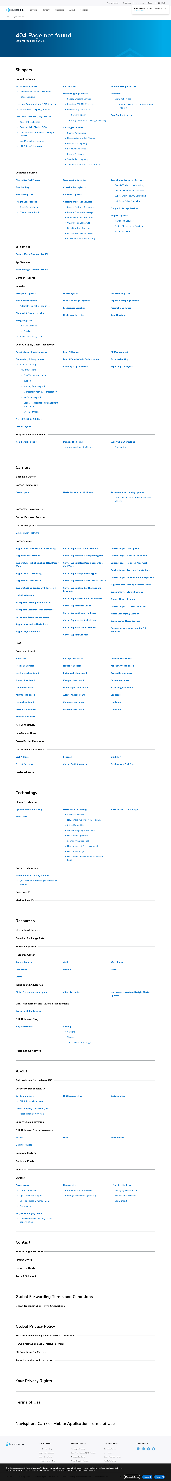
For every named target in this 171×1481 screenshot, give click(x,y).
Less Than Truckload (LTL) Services (33, 116)
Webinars (68, 969)
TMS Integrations (28, 369)
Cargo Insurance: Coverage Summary (88, 120)
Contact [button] (84, 10)
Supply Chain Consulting (123, 441)
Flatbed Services (27, 97)
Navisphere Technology (75, 809)
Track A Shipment (26, 1276)
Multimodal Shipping (77, 143)
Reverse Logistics (24, 194)
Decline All (159, 1477)
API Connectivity (25, 724)
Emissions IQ (23, 892)
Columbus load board (73, 702)
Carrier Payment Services (30, 509)
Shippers (24, 69)
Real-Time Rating (28, 364)
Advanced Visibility (75, 814)
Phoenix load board (25, 680)
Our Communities (25, 1096)
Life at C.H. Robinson (121, 1185)
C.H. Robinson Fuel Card (27, 532)
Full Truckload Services (27, 86)
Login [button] (150, 3)
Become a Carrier (26, 476)
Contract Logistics (72, 194)
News (66, 1137)
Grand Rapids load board (75, 687)
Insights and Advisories (29, 985)
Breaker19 (29, 331)
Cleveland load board (121, 658)
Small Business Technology (124, 809)
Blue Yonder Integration (35, 375)
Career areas (22, 1185)
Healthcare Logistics (73, 315)
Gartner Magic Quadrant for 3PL (32, 254)
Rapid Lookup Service (28, 1050)
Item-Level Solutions (26, 441)
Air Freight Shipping (73, 127)
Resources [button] (59, 10)
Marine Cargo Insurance (78, 109)
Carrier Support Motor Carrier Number (82, 598)
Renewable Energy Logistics (33, 336)
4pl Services (23, 262)
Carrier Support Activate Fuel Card (80, 548)
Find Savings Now (26, 946)
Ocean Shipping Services (75, 93)
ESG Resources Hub (72, 1096)
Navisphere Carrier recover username (35, 609)
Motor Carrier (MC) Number (125, 613)
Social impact (121, 1200)
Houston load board (25, 716)
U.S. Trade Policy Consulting (128, 201)
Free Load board (25, 651)
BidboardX (21, 658)
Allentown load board (74, 694)
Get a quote (127, 3)
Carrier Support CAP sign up (125, 548)
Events (19, 976)
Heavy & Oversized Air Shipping (82, 138)
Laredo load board (25, 702)
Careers (20, 1177)
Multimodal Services (124, 220)
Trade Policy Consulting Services (127, 180)
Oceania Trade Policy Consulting (130, 190)
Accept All (147, 1477)
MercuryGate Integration (35, 386)
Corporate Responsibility (30, 1088)
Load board (140, 3)
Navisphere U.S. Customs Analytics (83, 846)
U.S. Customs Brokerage (78, 222)
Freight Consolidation (27, 201)
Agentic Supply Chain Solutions (31, 352)
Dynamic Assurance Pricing (29, 809)
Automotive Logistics (26, 300)
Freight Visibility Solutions (29, 419)
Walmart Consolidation (30, 212)
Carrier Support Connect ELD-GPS (79, 627)
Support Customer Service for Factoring (36, 548)
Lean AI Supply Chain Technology (35, 344)
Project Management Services (129, 226)
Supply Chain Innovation (30, 1122)
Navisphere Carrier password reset (33, 602)
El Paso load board (72, 665)
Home (8, 17)
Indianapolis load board (75, 673)
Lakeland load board (73, 709)
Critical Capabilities (76, 825)
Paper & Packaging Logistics (125, 300)
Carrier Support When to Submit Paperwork (133, 577)
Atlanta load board (25, 694)
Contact (23, 1242)
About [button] (72, 10)
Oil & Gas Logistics (28, 325)
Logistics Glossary (25, 595)
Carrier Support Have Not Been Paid (129, 555)
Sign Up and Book (26, 733)
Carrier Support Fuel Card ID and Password (84, 580)
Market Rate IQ (25, 900)
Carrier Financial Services (30, 749)
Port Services (69, 86)
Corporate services (28, 1190)
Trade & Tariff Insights (82, 1042)
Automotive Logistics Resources (35, 306)
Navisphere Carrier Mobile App (78, 492)
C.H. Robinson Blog (27, 1019)
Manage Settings (132, 1477)
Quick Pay (116, 757)
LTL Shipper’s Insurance (31, 146)
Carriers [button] (46, 10)
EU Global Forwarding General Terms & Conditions (45, 1335)
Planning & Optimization (75, 366)
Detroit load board (120, 680)
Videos (114, 969)
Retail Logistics (118, 315)
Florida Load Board (25, 665)
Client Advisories (71, 992)
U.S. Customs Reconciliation (80, 233)
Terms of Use (28, 1402)
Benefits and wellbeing (125, 1195)
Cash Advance (23, 757)
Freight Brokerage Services (124, 208)
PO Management (119, 352)
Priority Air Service (75, 154)
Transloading (22, 187)
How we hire (69, 1185)
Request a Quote (25, 1268)
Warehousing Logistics (74, 180)
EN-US (163, 3)
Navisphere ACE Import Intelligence (84, 819)
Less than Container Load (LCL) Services (36, 104)
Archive (19, 1137)
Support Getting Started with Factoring (36, 588)
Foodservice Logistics (74, 308)
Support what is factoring (29, 573)
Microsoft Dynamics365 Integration (40, 391)
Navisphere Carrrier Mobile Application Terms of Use (65, 1423)
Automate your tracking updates (127, 492)
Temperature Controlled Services (35, 91)
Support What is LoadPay (28, 580)
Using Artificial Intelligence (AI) (81, 1195)
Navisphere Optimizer (77, 835)
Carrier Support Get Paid (75, 634)
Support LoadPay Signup (28, 555)
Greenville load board (121, 673)
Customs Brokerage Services (77, 201)
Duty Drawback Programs (79, 228)
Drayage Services (123, 99)
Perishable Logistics (121, 308)
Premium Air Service (76, 148)
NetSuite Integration (33, 397)
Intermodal (116, 93)
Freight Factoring (24, 764)
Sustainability (118, 1096)
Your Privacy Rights (34, 1380)
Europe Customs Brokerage (80, 212)
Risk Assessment (122, 231)
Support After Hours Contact (125, 621)
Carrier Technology (27, 485)
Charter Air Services (76, 133)
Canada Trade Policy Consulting (130, 185)
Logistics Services (26, 172)
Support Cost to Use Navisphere (32, 624)
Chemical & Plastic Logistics (30, 313)
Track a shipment (113, 3)
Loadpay (67, 757)
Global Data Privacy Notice (109, 1468)
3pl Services (23, 246)
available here (139, 11)
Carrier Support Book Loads (77, 605)
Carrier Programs (26, 525)
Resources (25, 920)
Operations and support (31, 1195)
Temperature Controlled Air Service (84, 164)
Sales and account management (34, 1200)
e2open (27, 380)
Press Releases (118, 1137)
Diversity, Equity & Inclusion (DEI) (32, 1108)
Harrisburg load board (122, 687)
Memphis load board (73, 680)
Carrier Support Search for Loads (79, 613)
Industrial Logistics (120, 293)
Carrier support (25, 541)
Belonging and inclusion (126, 1190)
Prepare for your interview (79, 1190)
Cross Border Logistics (74, 187)
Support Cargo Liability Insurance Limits (131, 584)
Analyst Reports (24, 962)
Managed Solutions (73, 441)
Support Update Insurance (124, 599)
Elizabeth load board (26, 709)
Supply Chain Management (31, 434)
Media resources (24, 1144)
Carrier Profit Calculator (75, 764)
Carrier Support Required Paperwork (129, 563)
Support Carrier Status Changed (127, 592)
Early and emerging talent (29, 1213)
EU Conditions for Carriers (31, 1352)
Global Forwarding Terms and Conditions (54, 1296)
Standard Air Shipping (77, 159)
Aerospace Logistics (26, 293)
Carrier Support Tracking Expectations (130, 570)
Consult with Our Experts (28, 1011)
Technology (26, 792)
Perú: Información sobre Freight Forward (40, 1344)
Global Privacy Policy (35, 1326)
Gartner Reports (25, 278)
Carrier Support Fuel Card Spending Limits (84, 555)
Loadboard (116, 694)
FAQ (18, 643)
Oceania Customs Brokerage (80, 217)
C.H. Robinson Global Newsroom (35, 1130)
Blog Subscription (24, 1026)
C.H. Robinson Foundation (32, 1101)
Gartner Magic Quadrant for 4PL (32, 269)
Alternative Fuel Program (28, 180)
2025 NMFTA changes (30, 122)
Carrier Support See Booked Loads (80, 620)
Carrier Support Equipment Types (80, 573)
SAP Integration (31, 411)
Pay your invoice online (47, 1461)
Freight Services (25, 79)
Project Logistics (119, 215)
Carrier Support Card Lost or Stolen (128, 606)
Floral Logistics (70, 293)
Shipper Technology (27, 802)
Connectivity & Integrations (30, 359)
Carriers (23, 467)
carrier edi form (25, 772)
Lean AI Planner (71, 352)
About (21, 1071)
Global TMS (21, 816)
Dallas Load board (25, 687)
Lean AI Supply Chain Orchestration (81, 359)
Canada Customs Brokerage (80, 207)
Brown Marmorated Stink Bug (81, 238)
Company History (26, 1153)
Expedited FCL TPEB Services (80, 104)
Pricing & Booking (120, 359)
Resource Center (25, 955)
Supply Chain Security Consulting (130, 195)
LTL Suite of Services (28, 930)
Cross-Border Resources (30, 741)
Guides (66, 962)
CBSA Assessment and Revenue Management (42, 1003)
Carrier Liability (78, 115)
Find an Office (24, 1259)
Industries (21, 286)
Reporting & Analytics (122, 366)
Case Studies (22, 969)
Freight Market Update (46, 1453)
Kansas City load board (122, 665)
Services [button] (34, 10)
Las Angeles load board (27, 673)
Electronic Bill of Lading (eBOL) (34, 127)
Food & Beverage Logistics (76, 300)
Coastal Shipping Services (79, 99)
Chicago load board (73, 658)
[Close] (166, 8)
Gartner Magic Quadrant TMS (81, 830)
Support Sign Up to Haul (28, 631)
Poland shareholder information (34, 1360)
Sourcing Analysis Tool (78, 841)
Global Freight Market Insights (31, 992)
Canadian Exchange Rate (30, 938)
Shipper (71, 1037)
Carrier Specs (22, 492)
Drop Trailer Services (121, 115)
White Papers (117, 962)
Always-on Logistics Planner (80, 447)
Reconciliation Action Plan (32, 1113)
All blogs (67, 1026)
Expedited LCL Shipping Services (35, 109)
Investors (21, 1169)
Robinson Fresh (25, 1161)
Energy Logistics (24, 320)
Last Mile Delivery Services (32, 141)
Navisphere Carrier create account (33, 617)
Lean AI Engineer (24, 426)
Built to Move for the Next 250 (34, 1080)
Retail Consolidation (29, 207)
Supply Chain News (45, 1457)
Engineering (120, 447)
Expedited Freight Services (124, 86)
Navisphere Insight (76, 851)
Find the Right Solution (29, 1251)
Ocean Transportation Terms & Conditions (40, 1306)
